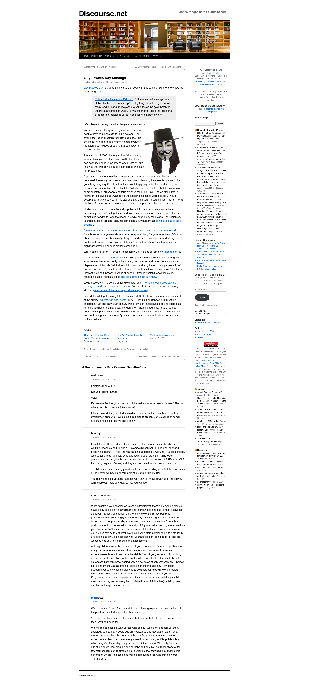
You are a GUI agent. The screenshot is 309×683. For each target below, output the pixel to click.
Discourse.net (103, 13)
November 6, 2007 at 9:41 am (104, 499)
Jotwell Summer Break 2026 (209, 392)
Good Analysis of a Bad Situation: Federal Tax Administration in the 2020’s (211, 400)
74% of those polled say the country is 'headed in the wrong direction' (130, 284)
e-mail (219, 84)
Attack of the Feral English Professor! (99, 66)
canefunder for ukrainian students (212, 467)
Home (85, 55)
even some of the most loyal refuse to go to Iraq (121, 290)
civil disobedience (169, 251)
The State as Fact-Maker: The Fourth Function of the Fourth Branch (210, 412)
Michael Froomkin (120, 81)
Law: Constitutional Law (115, 349)
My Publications (141, 55)
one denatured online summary (138, 277)
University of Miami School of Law (211, 81)
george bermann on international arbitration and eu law (211, 474)
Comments (204, 334)
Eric (199, 260)
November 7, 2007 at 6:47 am (104, 601)
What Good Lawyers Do (162, 334)
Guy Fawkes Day (93, 87)
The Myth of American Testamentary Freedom (207, 440)
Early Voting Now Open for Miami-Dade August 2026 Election (211, 245)
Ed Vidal (201, 251)
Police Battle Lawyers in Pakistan (114, 99)
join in (214, 111)
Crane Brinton (116, 257)
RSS (212, 331)
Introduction (96, 55)
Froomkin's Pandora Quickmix (208, 322)
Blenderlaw (203, 450)
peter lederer (203, 481)
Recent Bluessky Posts (210, 130)
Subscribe (202, 297)
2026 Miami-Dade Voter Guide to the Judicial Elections (210, 254)
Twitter (200, 337)
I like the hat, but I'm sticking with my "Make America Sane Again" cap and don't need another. (211, 135)
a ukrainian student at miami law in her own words (211, 463)
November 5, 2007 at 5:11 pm (104, 379)
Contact (127, 55)
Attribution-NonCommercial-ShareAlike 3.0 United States (209, 363)
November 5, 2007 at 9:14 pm (104, 437)
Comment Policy (113, 55)
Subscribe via (203, 331)
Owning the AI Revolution (208, 421)
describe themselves (215, 108)
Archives (157, 55)
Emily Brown (202, 266)
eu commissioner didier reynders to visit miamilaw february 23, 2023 (211, 455)
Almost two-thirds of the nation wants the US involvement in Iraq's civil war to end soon (133, 230)
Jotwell (201, 389)
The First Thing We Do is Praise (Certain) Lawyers (96, 336)
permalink (144, 349)
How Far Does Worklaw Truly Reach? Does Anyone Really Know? (210, 429)
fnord (94, 598)
